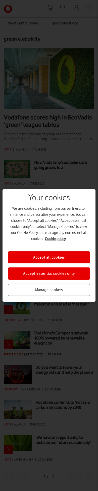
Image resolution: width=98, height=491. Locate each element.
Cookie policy (55, 238)
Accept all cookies (49, 257)
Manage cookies (49, 290)
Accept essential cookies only (49, 273)
